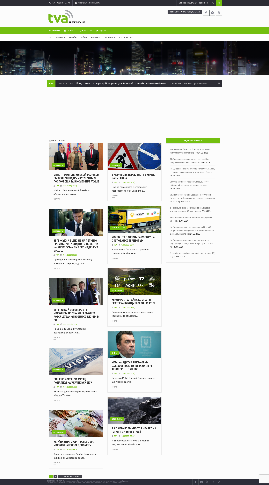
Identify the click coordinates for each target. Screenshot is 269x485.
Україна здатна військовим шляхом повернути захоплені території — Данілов (132, 366)
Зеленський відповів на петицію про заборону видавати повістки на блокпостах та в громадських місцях (76, 245)
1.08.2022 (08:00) (128, 307)
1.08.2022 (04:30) (70, 449)
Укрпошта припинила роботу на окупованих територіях (133, 239)
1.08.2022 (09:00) (128, 245)
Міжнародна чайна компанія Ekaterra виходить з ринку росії (134, 301)
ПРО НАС (72, 31)
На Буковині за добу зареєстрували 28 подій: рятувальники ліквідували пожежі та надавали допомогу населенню (192, 230)
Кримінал (96, 37)
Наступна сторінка (72, 476)
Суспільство (126, 37)
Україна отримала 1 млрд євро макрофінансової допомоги (74, 443)
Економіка (117, 290)
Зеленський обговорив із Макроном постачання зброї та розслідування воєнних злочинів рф (76, 315)
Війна (84, 37)
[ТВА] (83, 16)
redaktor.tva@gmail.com (89, 3)
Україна (73, 37)
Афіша (102, 31)
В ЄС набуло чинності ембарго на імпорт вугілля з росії (134, 430)
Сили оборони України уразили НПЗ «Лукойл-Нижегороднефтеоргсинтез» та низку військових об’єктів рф (132, 83)
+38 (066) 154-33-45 (60, 3)
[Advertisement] (134, 107)
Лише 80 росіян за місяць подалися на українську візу (73, 381)
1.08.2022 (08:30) (70, 255)
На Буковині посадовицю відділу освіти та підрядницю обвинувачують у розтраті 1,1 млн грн (191, 243)
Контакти (87, 31)
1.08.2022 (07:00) (70, 324)
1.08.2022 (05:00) (128, 436)
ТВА (57, 186)
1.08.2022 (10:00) (70, 186)
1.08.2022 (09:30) (128, 182)
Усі (50, 37)
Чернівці (60, 37)
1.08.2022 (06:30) (128, 373)
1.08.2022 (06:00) (70, 387)
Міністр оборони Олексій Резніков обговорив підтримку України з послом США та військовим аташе (76, 178)
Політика (110, 37)
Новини (56, 31)
